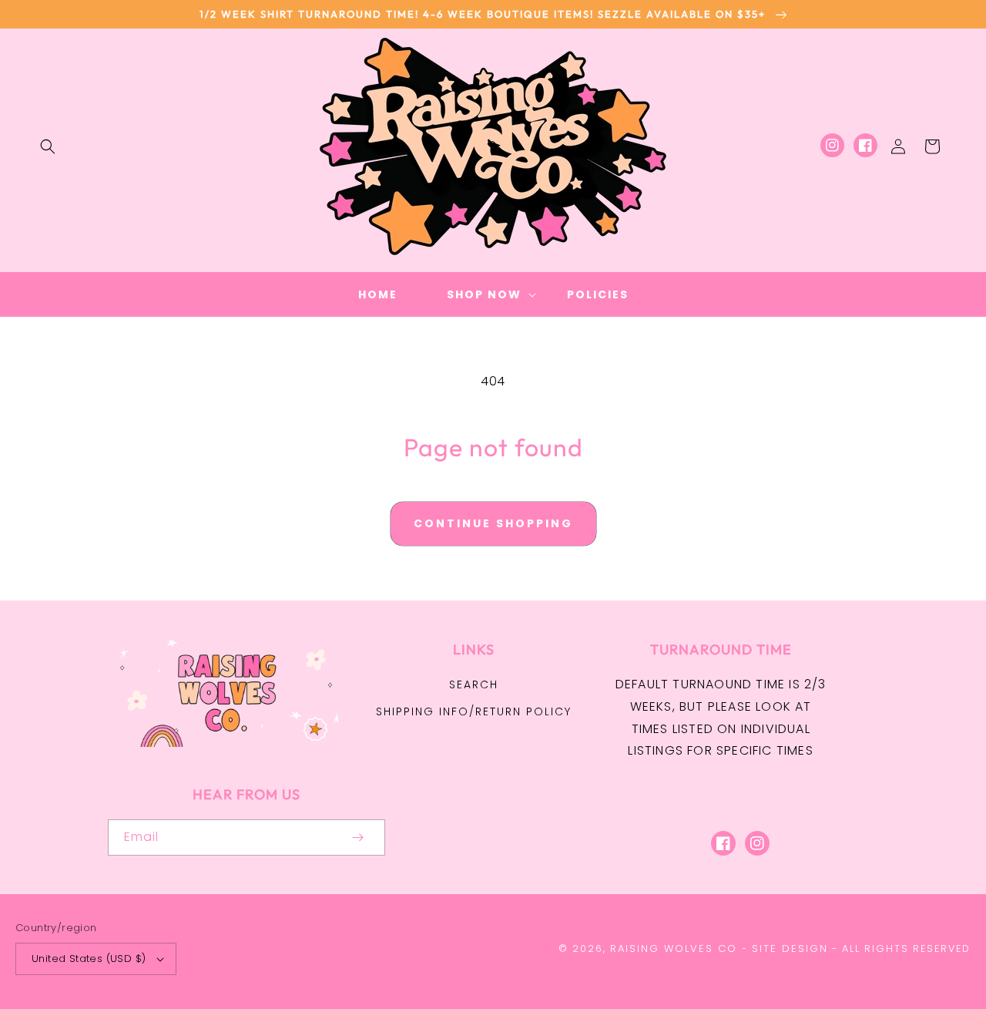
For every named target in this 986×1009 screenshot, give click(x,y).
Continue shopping (493, 523)
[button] (48, 146)
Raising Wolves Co (673, 948)
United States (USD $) (89, 958)
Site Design (790, 948)
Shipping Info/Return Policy (474, 711)
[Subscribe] (357, 837)
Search (473, 684)
